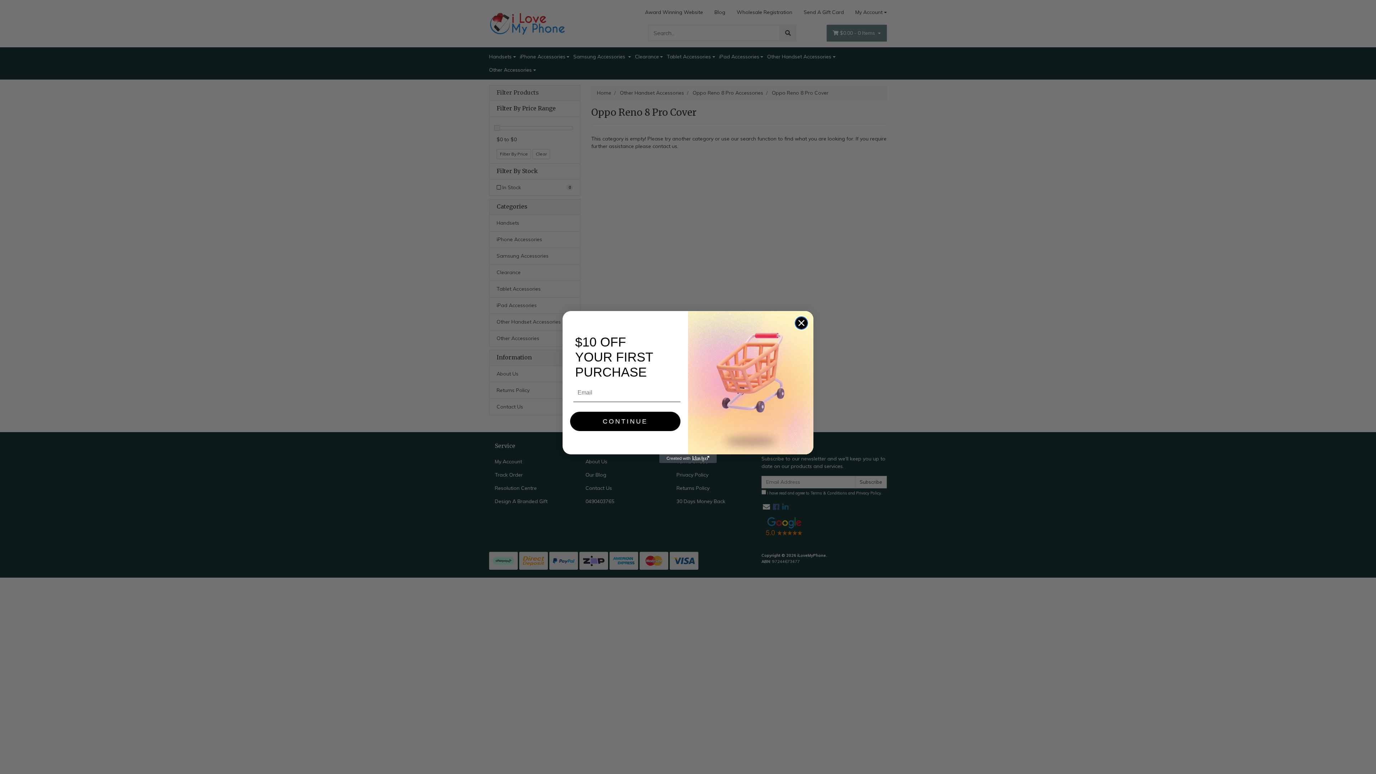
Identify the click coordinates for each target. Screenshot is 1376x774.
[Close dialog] (801, 323)
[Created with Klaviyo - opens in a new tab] (688, 458)
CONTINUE (625, 421)
